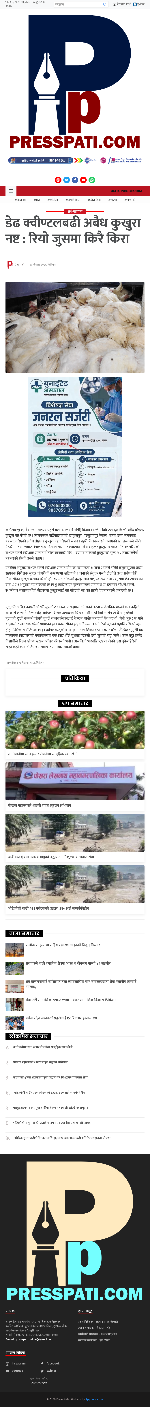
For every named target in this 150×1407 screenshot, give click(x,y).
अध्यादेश (21, 200)
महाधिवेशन (74, 200)
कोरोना (54, 200)
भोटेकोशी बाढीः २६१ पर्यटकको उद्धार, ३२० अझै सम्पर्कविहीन (48, 908)
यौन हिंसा (95, 200)
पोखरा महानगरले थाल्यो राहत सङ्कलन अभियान (39, 806)
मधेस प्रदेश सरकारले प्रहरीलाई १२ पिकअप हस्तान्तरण (61, 1018)
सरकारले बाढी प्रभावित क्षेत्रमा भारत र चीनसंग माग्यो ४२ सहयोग (68, 963)
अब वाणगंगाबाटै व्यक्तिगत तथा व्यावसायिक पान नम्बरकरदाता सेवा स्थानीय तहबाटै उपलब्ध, (81, 984)
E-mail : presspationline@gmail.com (29, 1339)
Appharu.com (94, 1399)
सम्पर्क (10, 1311)
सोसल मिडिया (15, 1353)
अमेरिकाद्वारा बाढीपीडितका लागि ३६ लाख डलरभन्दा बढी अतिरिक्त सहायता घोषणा (62, 1138)
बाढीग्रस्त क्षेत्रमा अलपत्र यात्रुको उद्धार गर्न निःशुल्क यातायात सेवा (51, 857)
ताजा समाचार (24, 933)
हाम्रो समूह (85, 1311)
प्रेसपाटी (19, 265)
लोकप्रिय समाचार (28, 1036)
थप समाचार (75, 703)
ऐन (38, 200)
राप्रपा (114, 200)
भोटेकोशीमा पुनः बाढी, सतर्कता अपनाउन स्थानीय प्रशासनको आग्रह (52, 1123)
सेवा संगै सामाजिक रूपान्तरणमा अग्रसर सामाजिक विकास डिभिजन (71, 1000)
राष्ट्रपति (131, 200)
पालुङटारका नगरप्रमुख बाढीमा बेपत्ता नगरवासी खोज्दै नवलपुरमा (50, 1108)
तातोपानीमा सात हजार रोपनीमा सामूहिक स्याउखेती (43, 754)
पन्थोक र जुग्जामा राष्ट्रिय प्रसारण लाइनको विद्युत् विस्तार (63, 945)
